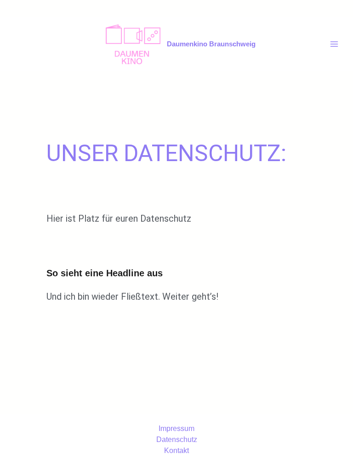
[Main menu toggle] (334, 44)
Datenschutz (176, 439)
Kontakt (176, 450)
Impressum (176, 428)
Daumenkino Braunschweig (211, 44)
